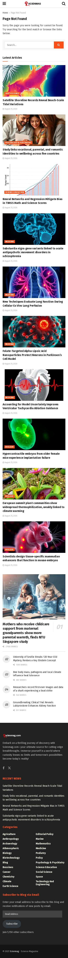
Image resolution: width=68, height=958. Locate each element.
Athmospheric (11, 848)
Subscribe (12, 923)
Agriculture (9, 834)
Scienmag (14, 951)
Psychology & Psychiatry (18, 143)
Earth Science (12, 93)
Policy (39, 857)
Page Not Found (18, 13)
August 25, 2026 (10, 109)
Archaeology (10, 843)
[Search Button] (63, 3)
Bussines (8, 867)
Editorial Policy (44, 834)
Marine (40, 838)
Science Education (14, 192)
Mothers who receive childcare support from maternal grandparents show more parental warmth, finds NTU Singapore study (26, 633)
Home (5, 13)
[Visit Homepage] (34, 3)
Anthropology (11, 838)
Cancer (6, 871)
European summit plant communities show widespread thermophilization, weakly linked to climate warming (33, 507)
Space (39, 876)
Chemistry (8, 876)
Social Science (44, 871)
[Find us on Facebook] (3, 768)
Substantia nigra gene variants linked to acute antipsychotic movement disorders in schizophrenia (33, 252)
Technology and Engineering (45, 883)
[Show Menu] (4, 3)
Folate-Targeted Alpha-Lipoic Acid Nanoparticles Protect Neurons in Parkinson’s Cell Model (32, 355)
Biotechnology (11, 857)
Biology (9, 447)
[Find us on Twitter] (9, 768)
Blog (5, 862)
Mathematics (43, 843)
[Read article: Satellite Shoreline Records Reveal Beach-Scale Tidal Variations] (34, 81)
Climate (7, 881)
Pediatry (41, 853)
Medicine (9, 242)
